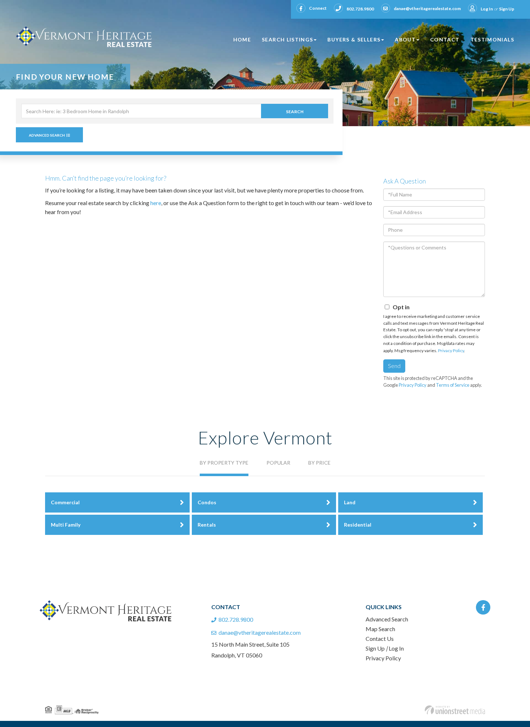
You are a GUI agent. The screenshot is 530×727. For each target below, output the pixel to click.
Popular (278, 463)
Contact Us (380, 638)
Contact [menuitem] (445, 39)
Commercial (65, 502)
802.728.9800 (360, 9)
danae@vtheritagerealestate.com (427, 8)
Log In (487, 9)
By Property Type (224, 463)
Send (394, 365)
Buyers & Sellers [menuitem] (353, 39)
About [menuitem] (405, 39)
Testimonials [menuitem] (492, 39)
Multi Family (65, 525)
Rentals (207, 525)
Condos (207, 502)
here (155, 202)
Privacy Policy (451, 350)
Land (349, 502)
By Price (319, 463)
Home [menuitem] (242, 39)
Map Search (380, 628)
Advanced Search (47, 135)
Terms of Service (452, 385)
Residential (357, 525)
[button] (294, 111)
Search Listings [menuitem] (287, 39)
